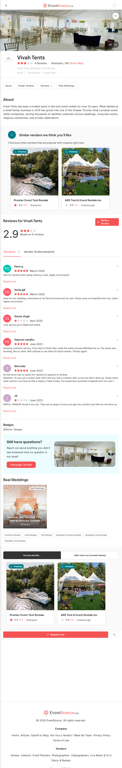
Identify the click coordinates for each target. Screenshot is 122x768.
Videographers (80, 755)
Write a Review (105, 222)
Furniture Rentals (12, 535)
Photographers (60, 755)
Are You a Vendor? (61, 735)
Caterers (26, 755)
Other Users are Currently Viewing (90, 555)
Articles (24, 735)
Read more (9, 281)
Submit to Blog (40, 735)
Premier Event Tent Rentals (31, 200)
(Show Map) (76, 63)
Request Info (57, 634)
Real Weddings (68, 85)
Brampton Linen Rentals (96, 535)
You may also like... (32, 555)
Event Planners (41, 755)
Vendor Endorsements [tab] (39, 251)
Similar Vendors (26, 85)
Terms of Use (61, 740)
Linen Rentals (31, 535)
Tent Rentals (33, 72)
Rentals (66, 760)
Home (20, 72)
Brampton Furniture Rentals (68, 535)
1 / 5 (115, 45)
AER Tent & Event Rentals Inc (83, 200)
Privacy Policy (101, 735)
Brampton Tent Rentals (15, 541)
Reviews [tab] (12, 251)
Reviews (46, 85)
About (8, 85)
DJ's (109, 755)
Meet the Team (83, 735)
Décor (55, 760)
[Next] (118, 30)
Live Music (96, 755)
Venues (15, 755)
